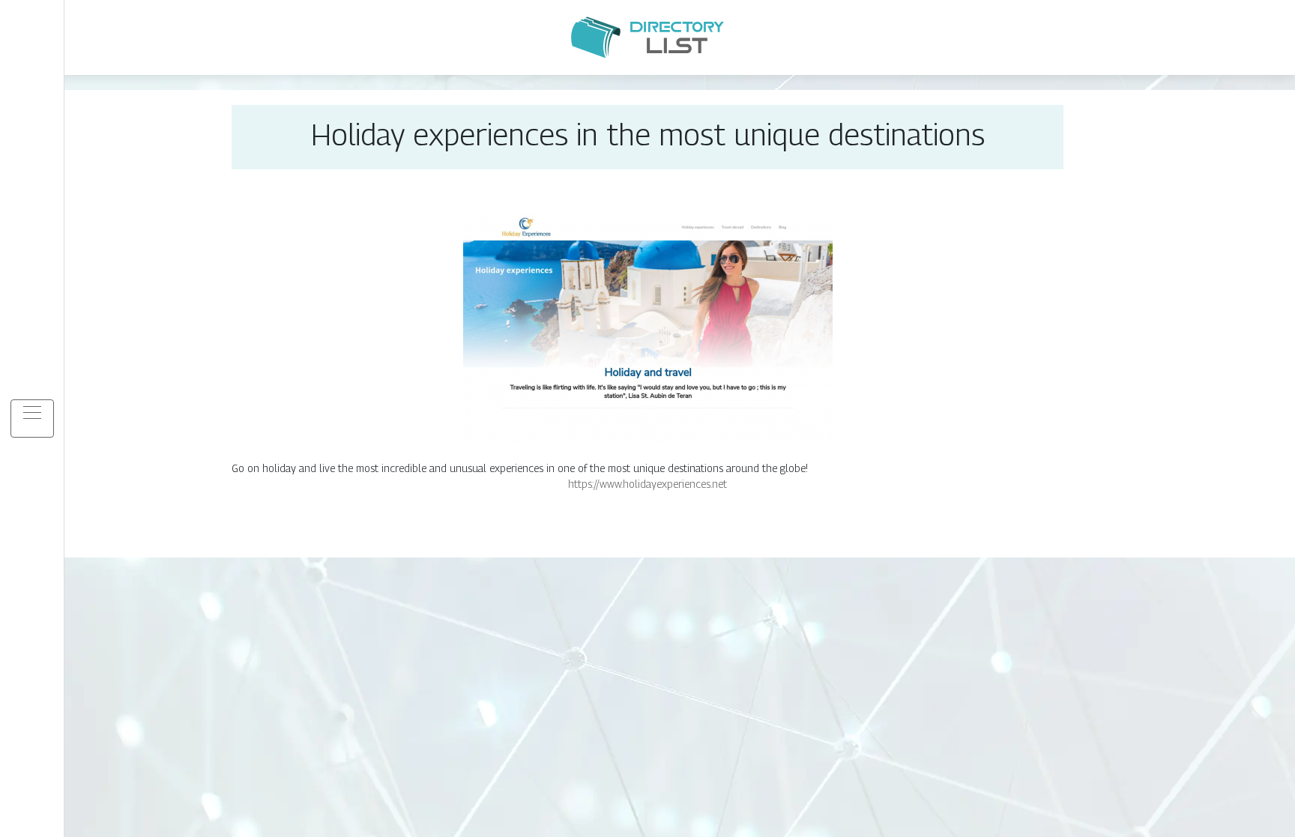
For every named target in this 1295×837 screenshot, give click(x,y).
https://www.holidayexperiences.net (647, 483)
